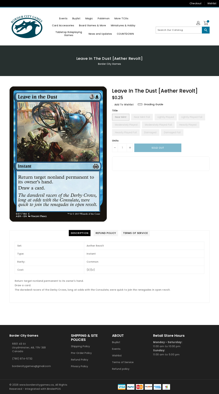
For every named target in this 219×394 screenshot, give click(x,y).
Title (115, 110)
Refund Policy (79, 359)
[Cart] (206, 23)
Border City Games (109, 64)
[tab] (80, 233)
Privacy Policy (79, 366)
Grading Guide (153, 104)
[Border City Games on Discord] (25, 3)
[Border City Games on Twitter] (12, 3)
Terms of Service (123, 362)
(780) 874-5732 (22, 358)
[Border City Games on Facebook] (5, 3)
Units (115, 140)
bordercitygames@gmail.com (31, 366)
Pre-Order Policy (81, 353)
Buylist (116, 342)
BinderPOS (54, 389)
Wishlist (211, 3)
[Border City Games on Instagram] (18, 3)
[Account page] (198, 23)
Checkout (196, 3)
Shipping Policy (80, 346)
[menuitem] (63, 18)
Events (116, 349)
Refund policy (120, 369)
